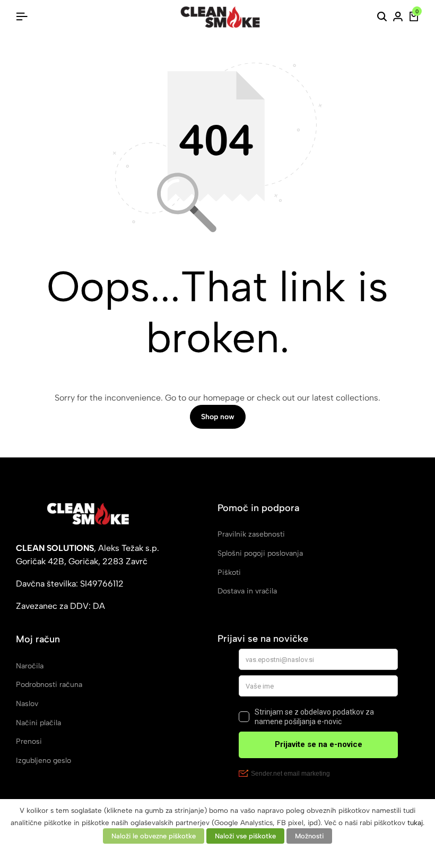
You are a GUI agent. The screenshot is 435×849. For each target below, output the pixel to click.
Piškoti (229, 572)
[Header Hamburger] (22, 17)
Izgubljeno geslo (43, 760)
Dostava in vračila (247, 591)
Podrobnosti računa (49, 684)
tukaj (415, 822)
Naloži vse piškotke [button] (245, 836)
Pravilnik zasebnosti (251, 534)
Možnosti (309, 836)
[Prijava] (398, 17)
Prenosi (29, 741)
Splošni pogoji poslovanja (260, 553)
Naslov (27, 703)
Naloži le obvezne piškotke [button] (153, 836)
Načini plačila (38, 722)
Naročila (30, 665)
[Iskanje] (382, 17)
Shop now (217, 416)
